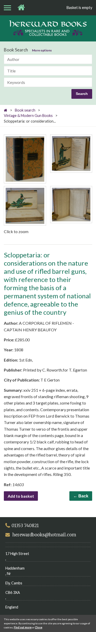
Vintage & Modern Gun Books (28, 115)
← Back (80, 496)
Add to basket (21, 496)
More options (42, 50)
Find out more (22, 627)
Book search (25, 110)
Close (38, 627)
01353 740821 (25, 525)
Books (48, 28)
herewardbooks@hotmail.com (44, 535)
